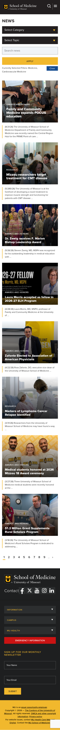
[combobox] (30, 30)
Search (49, 6)
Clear (52, 68)
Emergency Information (30, 640)
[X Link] (29, 590)
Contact (11, 591)
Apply (30, 61)
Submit (13, 691)
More (55, 6)
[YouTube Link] (36, 590)
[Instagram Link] (44, 590)
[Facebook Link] (22, 590)
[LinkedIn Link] (51, 590)
